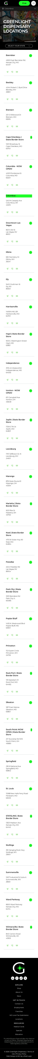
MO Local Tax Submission (19, 1015)
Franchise (19, 1011)
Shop (19, 988)
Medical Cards (19, 1027)
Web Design (10, 1056)
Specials (19, 1030)
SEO (18, 1056)
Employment (19, 1008)
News (19, 996)
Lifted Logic (27, 1056)
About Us (19, 992)
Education (19, 1034)
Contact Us (19, 1004)
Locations (19, 1019)
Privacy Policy (21, 1054)
